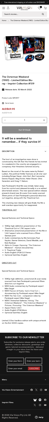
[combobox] (22, 14)
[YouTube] (45, 390)
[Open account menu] (8, 8)
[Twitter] (36, 390)
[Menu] (3, 8)
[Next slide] (47, 2)
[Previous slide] (1, 2)
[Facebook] (31, 390)
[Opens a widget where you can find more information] (39, 417)
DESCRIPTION (8, 151)
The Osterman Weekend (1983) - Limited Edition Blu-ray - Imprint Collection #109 (29, 20)
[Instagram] (41, 390)
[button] (39, 8)
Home (4, 20)
